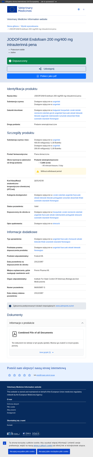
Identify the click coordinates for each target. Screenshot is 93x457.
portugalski (57, 198)
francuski (66, 113)
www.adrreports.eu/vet (65, 306)
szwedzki (38, 119)
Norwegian (54, 119)
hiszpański (65, 110)
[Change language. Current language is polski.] (78, 9)
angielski (56, 102)
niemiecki (38, 113)
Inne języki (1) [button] (45, 352)
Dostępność (11, 413)
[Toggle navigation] (83, 9)
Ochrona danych (13, 404)
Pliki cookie (11, 407)
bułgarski (56, 110)
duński (78, 110)
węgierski (44, 116)
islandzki (45, 119)
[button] (46, 69)
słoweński (71, 116)
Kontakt (9, 425)
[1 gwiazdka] (9, 375)
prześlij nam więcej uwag (46, 375)
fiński (78, 116)
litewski (37, 116)
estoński (45, 113)
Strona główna (13, 26)
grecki (52, 113)
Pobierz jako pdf (48, 76)
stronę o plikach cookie (43, 446)
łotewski (79, 113)
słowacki (78, 215)
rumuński (63, 116)
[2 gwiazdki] (12, 375)
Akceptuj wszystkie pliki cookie (22, 451)
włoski (72, 113)
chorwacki (72, 239)
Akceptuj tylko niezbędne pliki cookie (53, 451)
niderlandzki (54, 116)
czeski (72, 110)
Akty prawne (11, 410)
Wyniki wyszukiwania (29, 26)
